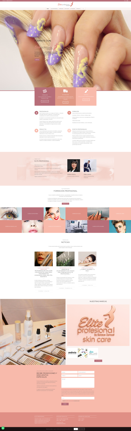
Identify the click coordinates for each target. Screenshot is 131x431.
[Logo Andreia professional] (72, 353)
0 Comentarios (61, 288)
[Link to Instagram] (126, 1)
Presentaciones (43, 269)
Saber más (37, 59)
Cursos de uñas (120, 213)
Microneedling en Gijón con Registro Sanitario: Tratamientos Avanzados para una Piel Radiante (44, 273)
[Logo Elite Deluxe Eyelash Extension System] (93, 353)
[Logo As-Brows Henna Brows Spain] (82, 353)
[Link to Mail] (127, 1)
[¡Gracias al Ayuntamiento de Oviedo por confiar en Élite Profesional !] (65, 259)
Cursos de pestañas (33, 213)
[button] (3, 428)
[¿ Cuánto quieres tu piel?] (87, 259)
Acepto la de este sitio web (71, 400)
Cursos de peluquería (98, 226)
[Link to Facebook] (124, 1)
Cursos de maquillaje (11, 226)
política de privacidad (69, 400)
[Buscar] (83, 8)
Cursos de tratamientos (54, 226)
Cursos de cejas (76, 213)
